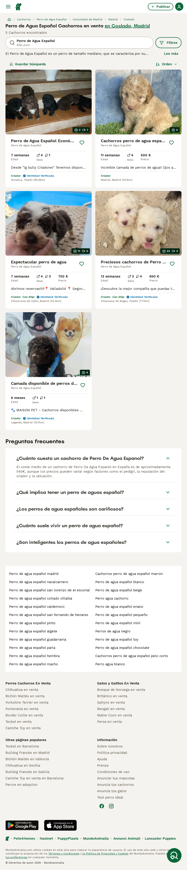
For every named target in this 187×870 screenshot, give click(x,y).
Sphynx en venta (111, 702)
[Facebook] (101, 806)
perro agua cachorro (111, 598)
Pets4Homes (24, 838)
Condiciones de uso (113, 772)
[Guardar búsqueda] (174, 855)
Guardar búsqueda (30, 64)
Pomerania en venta (21, 709)
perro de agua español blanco (119, 582)
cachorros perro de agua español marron (129, 574)
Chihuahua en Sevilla (22, 765)
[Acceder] (179, 7)
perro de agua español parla (32, 648)
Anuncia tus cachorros (115, 785)
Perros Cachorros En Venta (28, 683)
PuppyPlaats (67, 838)
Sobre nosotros (110, 746)
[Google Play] (22, 825)
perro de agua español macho (33, 664)
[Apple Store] (60, 825)
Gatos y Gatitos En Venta (118, 683)
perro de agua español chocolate (122, 648)
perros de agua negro (112, 631)
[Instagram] (111, 806)
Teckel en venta (18, 722)
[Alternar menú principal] (8, 6)
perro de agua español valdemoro (37, 607)
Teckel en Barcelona (22, 746)
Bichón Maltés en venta (24, 696)
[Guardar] (82, 142)
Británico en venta (112, 696)
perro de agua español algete (33, 631)
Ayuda (102, 759)
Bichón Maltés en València (27, 759)
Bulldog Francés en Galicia (27, 772)
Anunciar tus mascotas (116, 778)
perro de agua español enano (119, 607)
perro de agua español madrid (33, 574)
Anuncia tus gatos (112, 791)
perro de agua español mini (117, 623)
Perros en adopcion (21, 785)
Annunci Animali (126, 838)
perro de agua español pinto (32, 623)
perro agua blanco (110, 664)
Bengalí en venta (111, 709)
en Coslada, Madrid (127, 26)
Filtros (172, 43)
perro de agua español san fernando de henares (48, 615)
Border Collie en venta (24, 715)
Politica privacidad (112, 753)
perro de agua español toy (116, 639)
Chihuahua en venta (21, 690)
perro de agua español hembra (34, 656)
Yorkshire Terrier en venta (26, 702)
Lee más (171, 54)
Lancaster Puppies (160, 838)
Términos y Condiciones (63, 853)
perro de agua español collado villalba (40, 598)
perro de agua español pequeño (121, 615)
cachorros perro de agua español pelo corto (131, 656)
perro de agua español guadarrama (37, 639)
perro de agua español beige (118, 590)
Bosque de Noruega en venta (121, 690)
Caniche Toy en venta (23, 728)
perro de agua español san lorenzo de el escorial (49, 590)
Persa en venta (109, 722)
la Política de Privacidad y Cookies (105, 853)
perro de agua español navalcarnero (38, 582)
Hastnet (46, 838)
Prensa (102, 765)
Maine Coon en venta (114, 715)
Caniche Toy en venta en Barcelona (34, 778)
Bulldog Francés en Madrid (27, 753)
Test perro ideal (110, 797)
